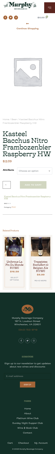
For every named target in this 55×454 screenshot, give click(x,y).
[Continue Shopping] (27, 23)
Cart (10, 443)
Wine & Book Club (27, 428)
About (27, 413)
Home (6, 119)
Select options (14, 278)
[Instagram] (16, 18)
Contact (27, 432)
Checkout (23, 443)
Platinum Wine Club (28, 418)
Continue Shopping (28, 28)
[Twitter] (11, 18)
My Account (41, 443)
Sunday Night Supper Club (27, 423)
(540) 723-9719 (27, 329)
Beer (14, 119)
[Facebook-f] (5, 18)
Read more (41, 281)
